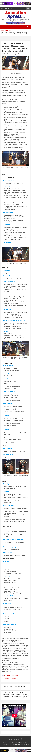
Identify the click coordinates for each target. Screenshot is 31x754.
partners (19, 637)
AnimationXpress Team (15, 54)
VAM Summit (15, 678)
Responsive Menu (28, 8)
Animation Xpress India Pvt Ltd (21, 744)
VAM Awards (8, 678)
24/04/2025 (5, 54)
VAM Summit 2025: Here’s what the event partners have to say (14, 687)
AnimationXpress (22, 742)
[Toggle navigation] (3, 27)
